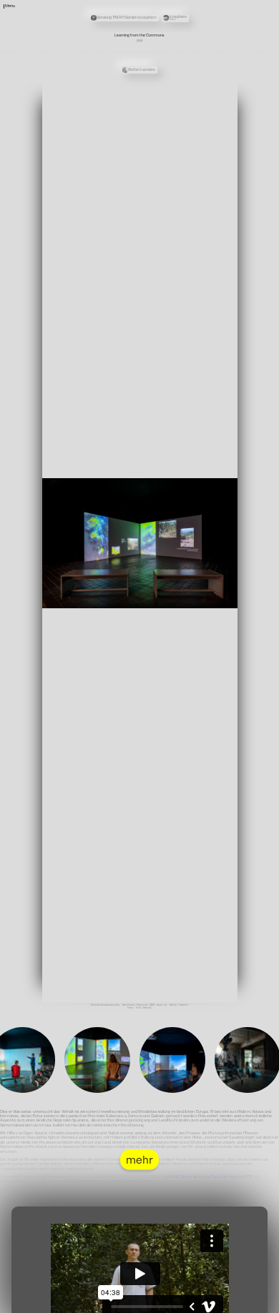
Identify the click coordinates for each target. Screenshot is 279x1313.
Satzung (184, 17)
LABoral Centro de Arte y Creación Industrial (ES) (208, 1176)
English (184, 26)
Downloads (185, 21)
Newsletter (186, 3)
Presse (183, 12)
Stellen (184, 7)
